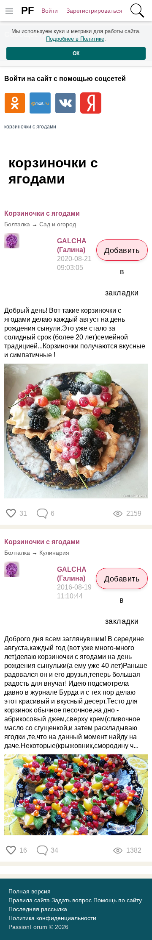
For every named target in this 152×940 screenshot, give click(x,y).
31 (23, 513)
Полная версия (29, 891)
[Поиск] (137, 10)
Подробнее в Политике (75, 39)
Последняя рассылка (37, 909)
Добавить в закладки (121, 253)
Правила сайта (29, 900)
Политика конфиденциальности (52, 918)
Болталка (17, 224)
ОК (76, 53)
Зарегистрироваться (94, 10)
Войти (49, 10)
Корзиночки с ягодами (42, 213)
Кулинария (54, 552)
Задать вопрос (72, 900)
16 (23, 850)
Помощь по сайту (117, 900)
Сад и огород (57, 224)
